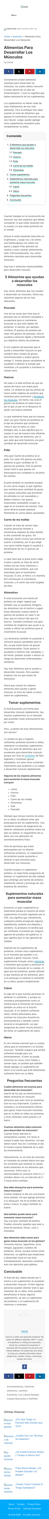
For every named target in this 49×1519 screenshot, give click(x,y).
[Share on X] (19, 71)
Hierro (16, 191)
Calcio (16, 186)
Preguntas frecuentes (20, 195)
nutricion (22, 1390)
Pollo (15, 161)
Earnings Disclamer (32, 1508)
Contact (20, 1504)
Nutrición (17, 36)
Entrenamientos (15, 1386)
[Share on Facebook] (9, 71)
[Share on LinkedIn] (40, 71)
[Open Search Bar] (40, 15)
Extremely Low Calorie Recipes (23, 1394)
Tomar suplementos (20, 174)
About (11, 1504)
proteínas (30, 755)
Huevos (17, 157)
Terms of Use (14, 1508)
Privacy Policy (34, 1504)
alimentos (12, 1390)
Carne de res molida (23, 165)
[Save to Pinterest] (30, 71)
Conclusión (15, 200)
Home (7, 36)
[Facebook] (24, 1366)
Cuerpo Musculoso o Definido (22, 1398)
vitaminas (39, 961)
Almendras (18, 170)
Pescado (17, 152)
